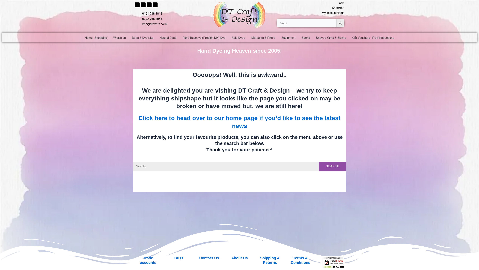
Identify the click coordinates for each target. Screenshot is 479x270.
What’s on (119, 38)
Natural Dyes (168, 38)
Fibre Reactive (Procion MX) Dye (204, 38)
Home (89, 38)
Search (332, 166)
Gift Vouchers (361, 38)
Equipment (288, 38)
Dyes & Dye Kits (142, 38)
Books (306, 38)
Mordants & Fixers (263, 38)
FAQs (178, 258)
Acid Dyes (238, 38)
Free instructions (383, 38)
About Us (239, 258)
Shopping (101, 38)
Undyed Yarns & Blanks (331, 38)
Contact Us (209, 258)
